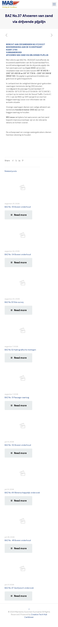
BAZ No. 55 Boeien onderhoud (18, 207)
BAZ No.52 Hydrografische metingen (20, 350)
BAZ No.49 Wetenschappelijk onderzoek (22, 492)
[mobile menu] (54, 4)
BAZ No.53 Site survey (14, 302)
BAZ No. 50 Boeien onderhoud (18, 445)
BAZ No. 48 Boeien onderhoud (18, 540)
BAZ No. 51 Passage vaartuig (17, 397)
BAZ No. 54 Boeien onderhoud (18, 254)
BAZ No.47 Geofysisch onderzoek (19, 588)
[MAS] (11, 4)
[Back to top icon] (29, 609)
